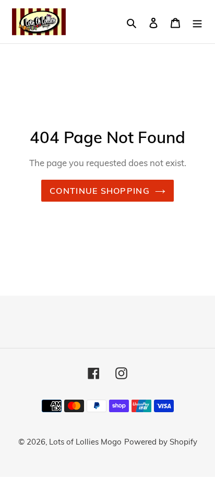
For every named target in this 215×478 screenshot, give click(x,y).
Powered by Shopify (160, 442)
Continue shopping (100, 190)
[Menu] (197, 21)
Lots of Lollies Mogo (85, 442)
